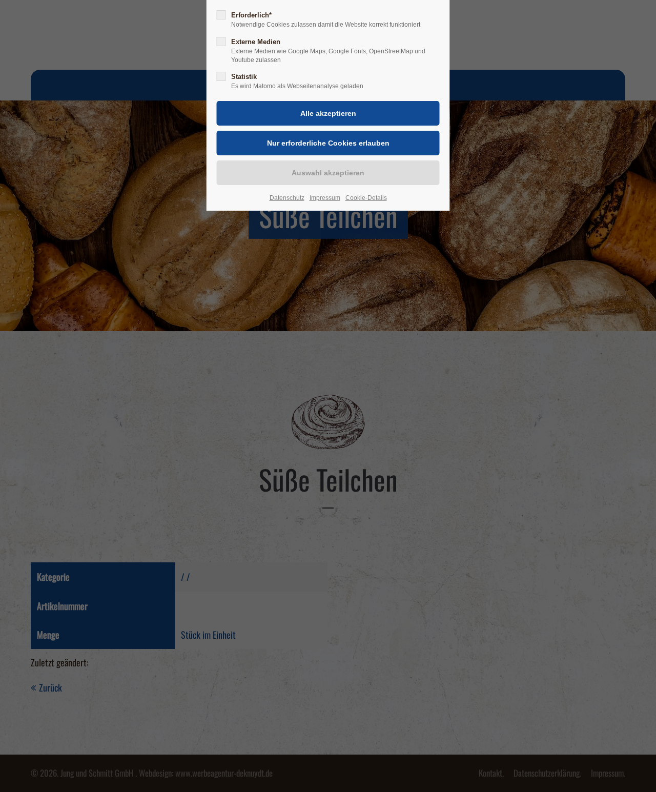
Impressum (325, 197)
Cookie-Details (366, 197)
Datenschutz (287, 197)
